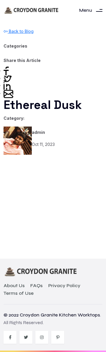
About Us (14, 285)
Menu (85, 10)
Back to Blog (21, 31)
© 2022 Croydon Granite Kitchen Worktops (52, 315)
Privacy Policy (64, 285)
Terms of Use (19, 293)
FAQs (36, 285)
